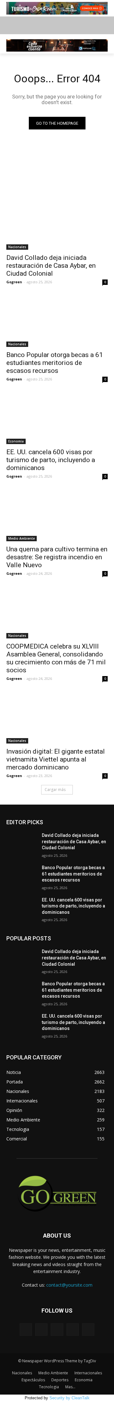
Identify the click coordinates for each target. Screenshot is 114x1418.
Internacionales (88, 1373)
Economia (16, 441)
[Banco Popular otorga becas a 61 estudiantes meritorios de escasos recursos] (57, 321)
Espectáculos (33, 1380)
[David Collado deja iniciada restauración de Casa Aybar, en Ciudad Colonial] (57, 224)
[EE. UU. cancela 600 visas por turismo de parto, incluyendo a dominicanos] (57, 418)
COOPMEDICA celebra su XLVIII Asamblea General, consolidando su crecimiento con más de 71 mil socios (56, 658)
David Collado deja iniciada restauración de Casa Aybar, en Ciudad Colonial (51, 265)
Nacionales (17, 247)
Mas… (70, 1387)
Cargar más (55, 789)
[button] (104, 25)
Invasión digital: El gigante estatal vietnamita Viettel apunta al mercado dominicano (55, 759)
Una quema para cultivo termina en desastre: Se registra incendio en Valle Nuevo (56, 557)
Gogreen (14, 281)
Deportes (59, 1380)
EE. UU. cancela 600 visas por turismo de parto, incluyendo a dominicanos (50, 460)
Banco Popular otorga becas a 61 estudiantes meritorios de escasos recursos (54, 362)
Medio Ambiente (21, 538)
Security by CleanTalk (69, 1398)
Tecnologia (49, 1387)
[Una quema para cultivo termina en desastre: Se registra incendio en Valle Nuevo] (57, 516)
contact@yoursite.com (69, 1285)
